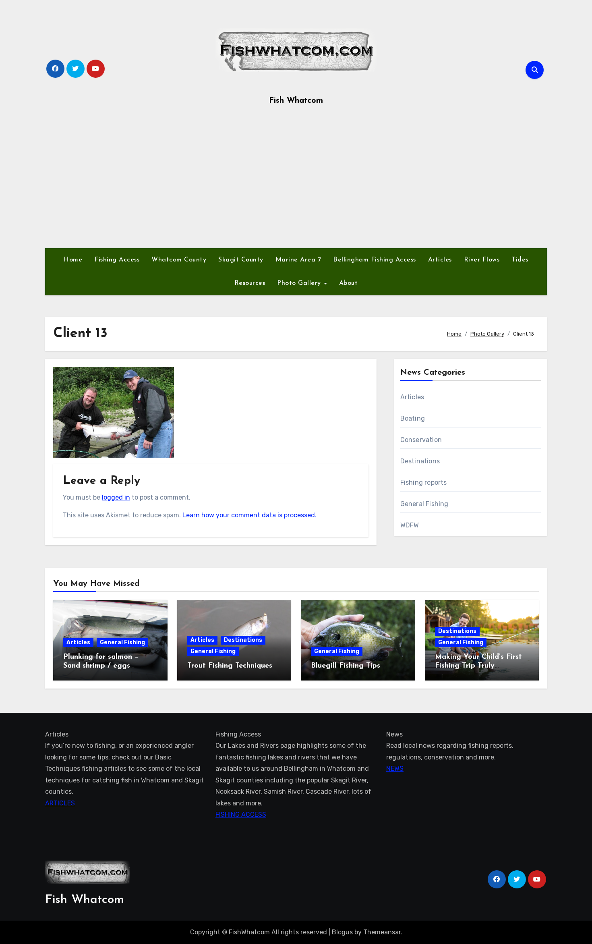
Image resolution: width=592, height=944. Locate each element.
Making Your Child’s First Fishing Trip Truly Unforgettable (478, 666)
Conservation (421, 440)
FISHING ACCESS (240, 814)
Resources (249, 283)
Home (73, 260)
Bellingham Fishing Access (374, 260)
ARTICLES (60, 803)
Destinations (420, 461)
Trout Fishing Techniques (229, 666)
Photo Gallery (300, 283)
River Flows (482, 260)
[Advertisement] (296, 179)
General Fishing (424, 504)
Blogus (342, 932)
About (348, 283)
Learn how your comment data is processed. (249, 515)
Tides (519, 260)
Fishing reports (423, 482)
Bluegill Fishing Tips (345, 666)
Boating (412, 418)
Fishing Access (116, 260)
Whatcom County (178, 260)
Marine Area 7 (298, 260)
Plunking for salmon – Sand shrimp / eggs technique (101, 666)
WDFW (409, 525)
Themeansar (382, 932)
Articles (440, 260)
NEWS (395, 769)
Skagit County (240, 260)
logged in (116, 497)
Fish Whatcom (296, 101)
